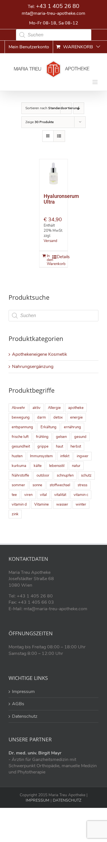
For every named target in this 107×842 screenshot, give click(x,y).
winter (81, 504)
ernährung (72, 427)
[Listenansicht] (59, 136)
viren (28, 494)
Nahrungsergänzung (32, 366)
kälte (38, 465)
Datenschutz (24, 716)
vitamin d (19, 504)
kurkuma (19, 465)
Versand (50, 240)
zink (15, 514)
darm (41, 417)
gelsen (61, 436)
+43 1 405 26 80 (57, 6)
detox (58, 417)
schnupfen (65, 475)
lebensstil (56, 465)
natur (76, 465)
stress (82, 485)
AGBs (18, 704)
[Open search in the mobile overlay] (53, 35)
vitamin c (81, 494)
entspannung (22, 427)
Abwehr (18, 407)
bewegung (21, 417)
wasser (62, 504)
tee (14, 494)
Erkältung (48, 427)
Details (59, 257)
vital (43, 494)
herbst (75, 446)
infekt (64, 456)
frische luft (20, 436)
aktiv (37, 407)
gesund (80, 436)
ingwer (82, 456)
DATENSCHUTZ (66, 800)
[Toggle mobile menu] (95, 82)
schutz (86, 475)
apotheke (76, 407)
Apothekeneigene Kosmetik (39, 354)
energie (76, 417)
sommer (18, 485)
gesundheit (21, 446)
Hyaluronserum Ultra (61, 199)
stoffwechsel (60, 485)
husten (17, 456)
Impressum (23, 691)
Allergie (54, 407)
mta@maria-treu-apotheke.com (53, 13)
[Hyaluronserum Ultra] (53, 173)
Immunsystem (41, 456)
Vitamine (41, 504)
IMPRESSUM (37, 800)
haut (59, 446)
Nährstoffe (20, 475)
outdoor (43, 475)
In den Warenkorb (49, 260)
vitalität (60, 494)
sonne (37, 485)
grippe (43, 446)
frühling (42, 436)
